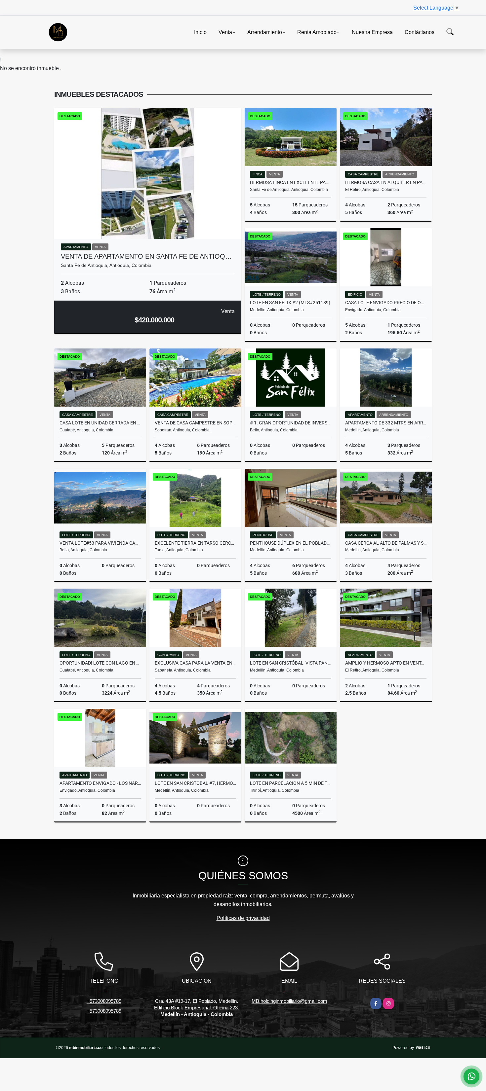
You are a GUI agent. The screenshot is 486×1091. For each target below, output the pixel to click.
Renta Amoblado (317, 32)
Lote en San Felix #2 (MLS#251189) (290, 302)
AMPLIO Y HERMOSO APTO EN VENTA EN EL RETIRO (385, 663)
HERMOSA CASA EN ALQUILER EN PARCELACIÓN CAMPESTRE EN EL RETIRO (385, 182)
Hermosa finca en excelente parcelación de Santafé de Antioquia (290, 182)
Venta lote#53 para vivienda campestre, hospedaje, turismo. (100, 543)
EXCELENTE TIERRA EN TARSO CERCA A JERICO (195, 543)
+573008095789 (104, 1001)
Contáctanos (419, 32)
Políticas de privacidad (243, 918)
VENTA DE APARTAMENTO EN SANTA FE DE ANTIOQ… (146, 256)
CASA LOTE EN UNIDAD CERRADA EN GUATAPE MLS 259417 (100, 422)
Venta (225, 32)
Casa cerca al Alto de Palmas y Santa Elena (385, 543)
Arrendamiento (264, 32)
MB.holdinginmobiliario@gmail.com (289, 1001)
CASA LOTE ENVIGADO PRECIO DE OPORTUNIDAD (385, 302)
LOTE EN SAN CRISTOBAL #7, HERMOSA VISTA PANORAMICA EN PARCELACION (195, 783)
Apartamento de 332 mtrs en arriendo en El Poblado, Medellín (385, 422)
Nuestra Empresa (372, 32)
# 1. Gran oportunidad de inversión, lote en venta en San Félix (290, 422)
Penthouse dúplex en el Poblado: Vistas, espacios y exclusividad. (290, 543)
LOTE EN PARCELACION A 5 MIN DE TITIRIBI (290, 783)
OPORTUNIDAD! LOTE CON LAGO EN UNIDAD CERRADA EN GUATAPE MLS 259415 (100, 663)
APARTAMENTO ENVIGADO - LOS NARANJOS (100, 783)
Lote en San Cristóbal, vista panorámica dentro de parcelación (290, 663)
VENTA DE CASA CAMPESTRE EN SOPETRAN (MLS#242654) (195, 422)
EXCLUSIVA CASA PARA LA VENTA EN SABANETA (195, 663)
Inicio (200, 32)
